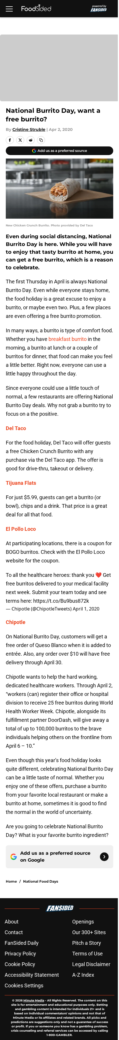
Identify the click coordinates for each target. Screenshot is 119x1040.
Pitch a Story (86, 943)
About (11, 922)
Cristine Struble (28, 129)
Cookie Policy (20, 964)
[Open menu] (9, 8)
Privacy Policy (20, 954)
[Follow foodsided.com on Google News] (104, 856)
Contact (14, 932)
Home (11, 881)
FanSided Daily (22, 943)
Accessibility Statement (32, 975)
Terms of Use (87, 954)
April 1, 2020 (86, 609)
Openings (83, 922)
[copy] (41, 140)
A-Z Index (83, 975)
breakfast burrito (68, 339)
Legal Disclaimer (91, 964)
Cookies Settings (24, 985)
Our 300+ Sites (89, 932)
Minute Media (33, 1000)
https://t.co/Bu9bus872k (61, 601)
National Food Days (40, 881)
